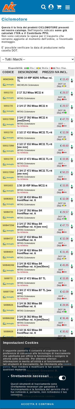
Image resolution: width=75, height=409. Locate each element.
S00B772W (8, 291)
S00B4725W (8, 225)
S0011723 (8, 92)
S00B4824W (8, 265)
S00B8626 (8, 305)
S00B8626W (8, 318)
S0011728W (8, 145)
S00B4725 (8, 212)
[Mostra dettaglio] (8, 85)
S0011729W (8, 172)
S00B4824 (8, 252)
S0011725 (8, 106)
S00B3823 (8, 199)
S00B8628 (8, 331)
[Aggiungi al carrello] (72, 81)
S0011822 (8, 185)
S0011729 (8, 159)
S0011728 (8, 132)
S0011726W (8, 119)
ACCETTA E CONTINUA (37, 404)
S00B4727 (8, 238)
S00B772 (8, 278)
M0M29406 (8, 79)
